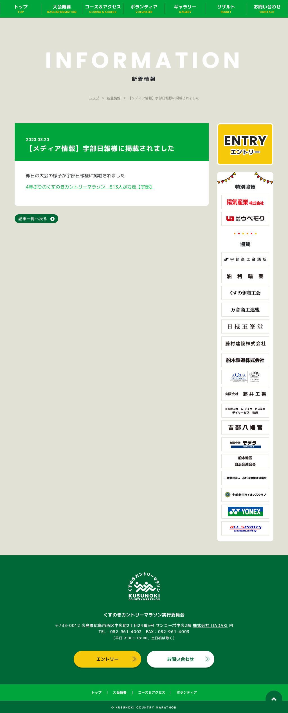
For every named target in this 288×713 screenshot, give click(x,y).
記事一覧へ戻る (32, 218)
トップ (96, 692)
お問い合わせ (180, 659)
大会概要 (120, 692)
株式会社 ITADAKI (210, 625)
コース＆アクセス (151, 692)
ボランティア (187, 692)
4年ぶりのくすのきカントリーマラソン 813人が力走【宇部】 (90, 187)
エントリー (107, 659)
